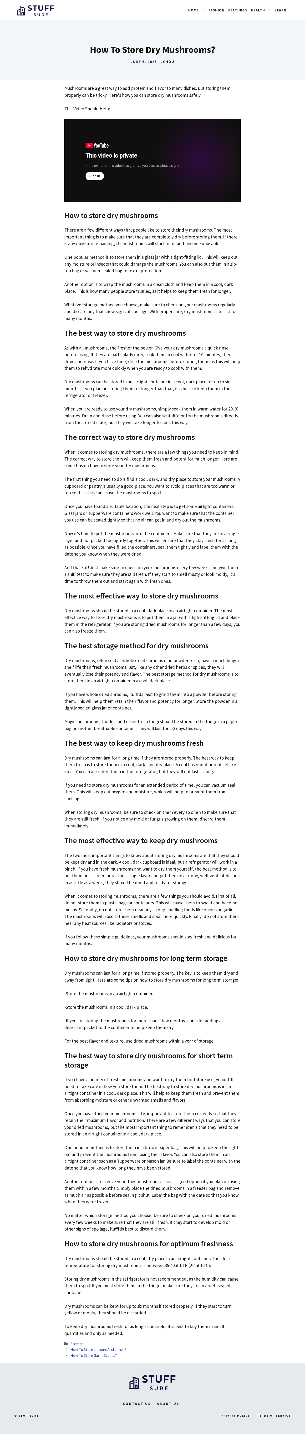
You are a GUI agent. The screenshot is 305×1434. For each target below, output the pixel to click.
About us (168, 1403)
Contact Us (137, 1403)
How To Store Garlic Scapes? (94, 1355)
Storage (77, 1343)
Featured (237, 10)
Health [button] (258, 10)
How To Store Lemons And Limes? (98, 1349)
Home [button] (193, 10)
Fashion (216, 10)
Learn (280, 10)
